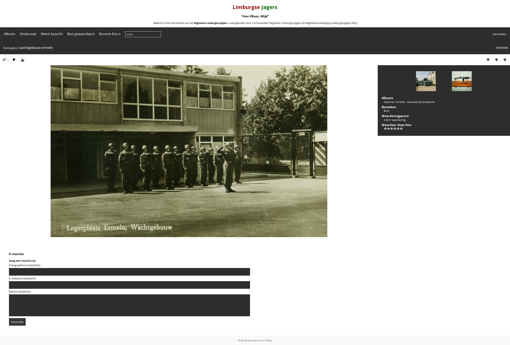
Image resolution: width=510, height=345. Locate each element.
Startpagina (10, 48)
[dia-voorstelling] (14, 59)
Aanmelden (499, 34)
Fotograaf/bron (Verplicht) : (25, 265)
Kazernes (389, 102)
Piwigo (268, 340)
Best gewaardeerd (80, 34)
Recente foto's (110, 34)
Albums (9, 34)
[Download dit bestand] (22, 59)
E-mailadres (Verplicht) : (23, 278)
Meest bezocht (52, 34)
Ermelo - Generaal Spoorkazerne (416, 102)
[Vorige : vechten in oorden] (496, 59)
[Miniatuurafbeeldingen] (488, 59)
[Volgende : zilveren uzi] (505, 59)
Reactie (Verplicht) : (20, 291)
